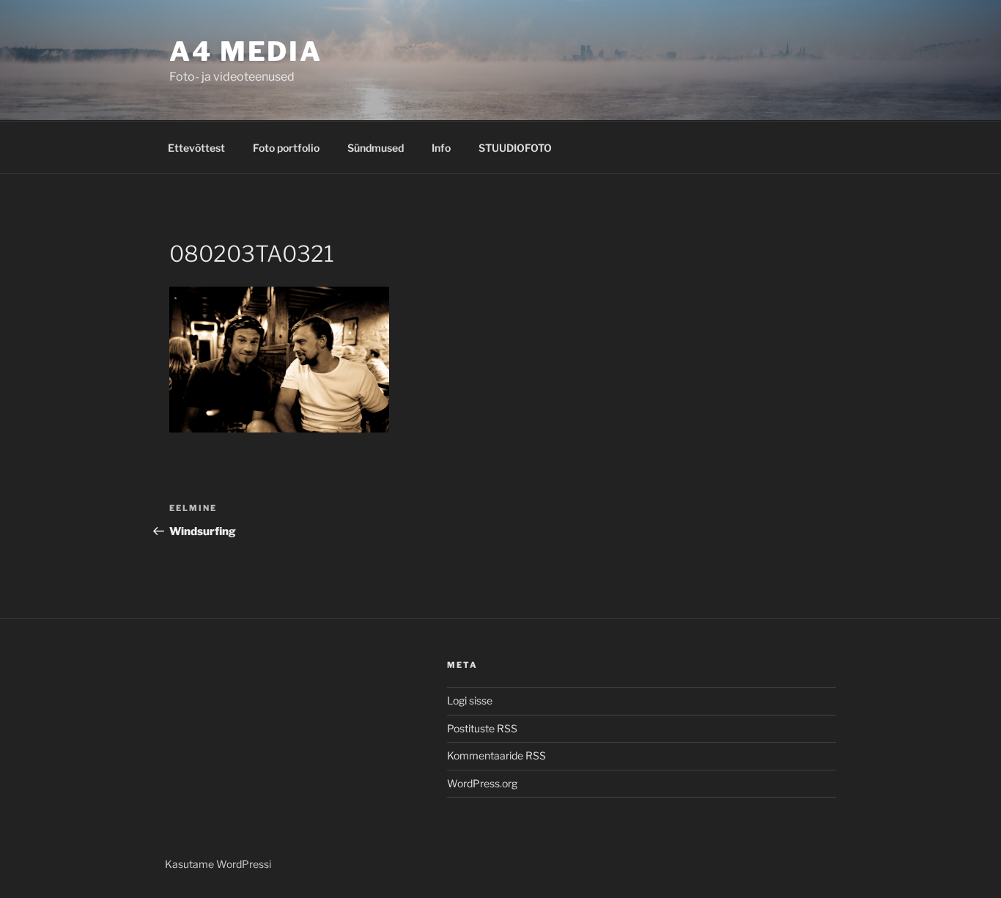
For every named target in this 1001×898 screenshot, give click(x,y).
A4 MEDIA (245, 51)
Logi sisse (469, 700)
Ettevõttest (196, 147)
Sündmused (375, 147)
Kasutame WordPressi (218, 864)
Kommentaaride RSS (496, 755)
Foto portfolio (286, 147)
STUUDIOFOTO (515, 147)
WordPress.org (482, 783)
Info (441, 147)
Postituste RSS (482, 728)
